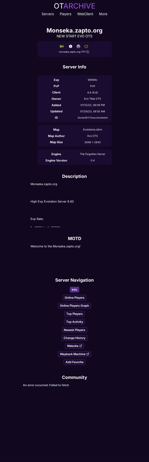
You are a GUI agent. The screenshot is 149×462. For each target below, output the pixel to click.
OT (74, 5)
